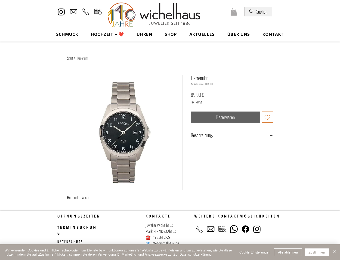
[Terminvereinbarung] (98, 11)
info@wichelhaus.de (165, 243)
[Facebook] (245, 229)
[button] (233, 12)
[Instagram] (61, 11)
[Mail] (73, 11)
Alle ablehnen (288, 252)
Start (70, 58)
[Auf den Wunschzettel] (267, 117)
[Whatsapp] (234, 229)
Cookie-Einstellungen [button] (254, 252)
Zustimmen (317, 252)
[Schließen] (334, 252)
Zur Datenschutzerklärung (192, 254)
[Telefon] (85, 11)
